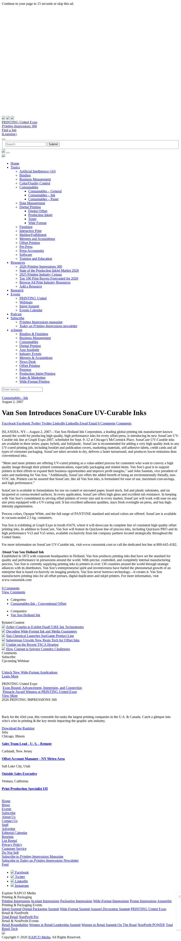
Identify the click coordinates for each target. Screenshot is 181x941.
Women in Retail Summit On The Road (109, 925)
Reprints (7, 837)
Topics (15, 167)
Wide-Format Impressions (111, 901)
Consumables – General (45, 191)
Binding (25, 175)
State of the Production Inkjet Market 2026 (49, 270)
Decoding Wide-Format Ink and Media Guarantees (41, 631)
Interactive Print (30, 231)
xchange (16, 330)
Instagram (21, 885)
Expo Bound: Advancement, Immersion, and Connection (42, 688)
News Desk (27, 362)
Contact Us (9, 821)
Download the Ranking (18, 728)
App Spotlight (29, 350)
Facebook (21, 872)
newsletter (48, 326)
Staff (5, 825)
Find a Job (9, 130)
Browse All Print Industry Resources (44, 282)
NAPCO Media (39, 937)
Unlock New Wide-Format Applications (29, 672)
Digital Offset (37, 211)
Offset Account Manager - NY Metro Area (33, 759)
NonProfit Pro (28, 917)
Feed (5, 864)
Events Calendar (30, 310)
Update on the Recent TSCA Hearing (32, 644)
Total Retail (10, 917)
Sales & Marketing (32, 377)
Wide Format (37, 223)
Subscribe (17, 318)
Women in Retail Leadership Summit (55, 925)
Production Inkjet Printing (37, 373)
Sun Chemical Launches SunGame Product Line (40, 636)
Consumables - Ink (15, 398)
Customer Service (14, 848)
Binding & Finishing (33, 334)
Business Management (35, 179)
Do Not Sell (10, 852)
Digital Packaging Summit (40, 909)
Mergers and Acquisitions (37, 239)
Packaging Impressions (76, 901)
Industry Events (30, 354)
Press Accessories (31, 250)
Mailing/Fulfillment (32, 235)
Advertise (8, 829)
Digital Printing (30, 207)
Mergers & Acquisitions (36, 358)
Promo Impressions (143, 901)
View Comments (13, 592)
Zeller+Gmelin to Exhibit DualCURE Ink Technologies (45, 627)
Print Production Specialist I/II (25, 789)
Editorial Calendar (14, 833)
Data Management (32, 203)
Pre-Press (25, 247)
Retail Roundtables (15, 925)
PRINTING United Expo (19, 122)
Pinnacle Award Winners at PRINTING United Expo (40, 692)
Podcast (16, 314)
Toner (32, 219)
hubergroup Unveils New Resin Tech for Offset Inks (42, 640)
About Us (8, 817)
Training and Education (35, 258)
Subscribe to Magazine (32, 856)
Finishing (25, 227)
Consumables (28, 187)
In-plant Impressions (45, 901)
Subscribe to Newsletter (40, 860)
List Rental (9, 841)
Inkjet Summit (29, 306)
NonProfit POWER (151, 925)
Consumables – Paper (43, 199)
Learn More (10, 676)
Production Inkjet (40, 215)
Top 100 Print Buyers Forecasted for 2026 (48, 278)
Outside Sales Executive (19, 774)
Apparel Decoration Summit (110, 909)
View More (10, 696)
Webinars (25, 302)
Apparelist (164, 901)
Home (15, 163)
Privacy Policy (12, 844)
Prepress (25, 369)
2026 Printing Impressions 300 (40, 266)
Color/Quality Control (34, 183)
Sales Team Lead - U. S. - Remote (27, 744)
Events (15, 294)
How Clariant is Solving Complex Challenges (38, 649)
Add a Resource (30, 286)
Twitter (19, 877)
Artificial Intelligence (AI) (37, 171)
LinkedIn (21, 881)
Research (17, 290)
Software (25, 254)
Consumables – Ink (41, 195)
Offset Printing (29, 243)
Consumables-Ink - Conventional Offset (38, 603)
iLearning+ (9, 134)
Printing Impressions (16, 901)
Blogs (6, 805)
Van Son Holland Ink (25, 615)
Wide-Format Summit (75, 909)
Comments (123, 423)
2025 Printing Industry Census (40, 274)
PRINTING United (33, 298)
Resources (18, 262)
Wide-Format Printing (34, 381)
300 (19, 126)
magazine (40, 322)
